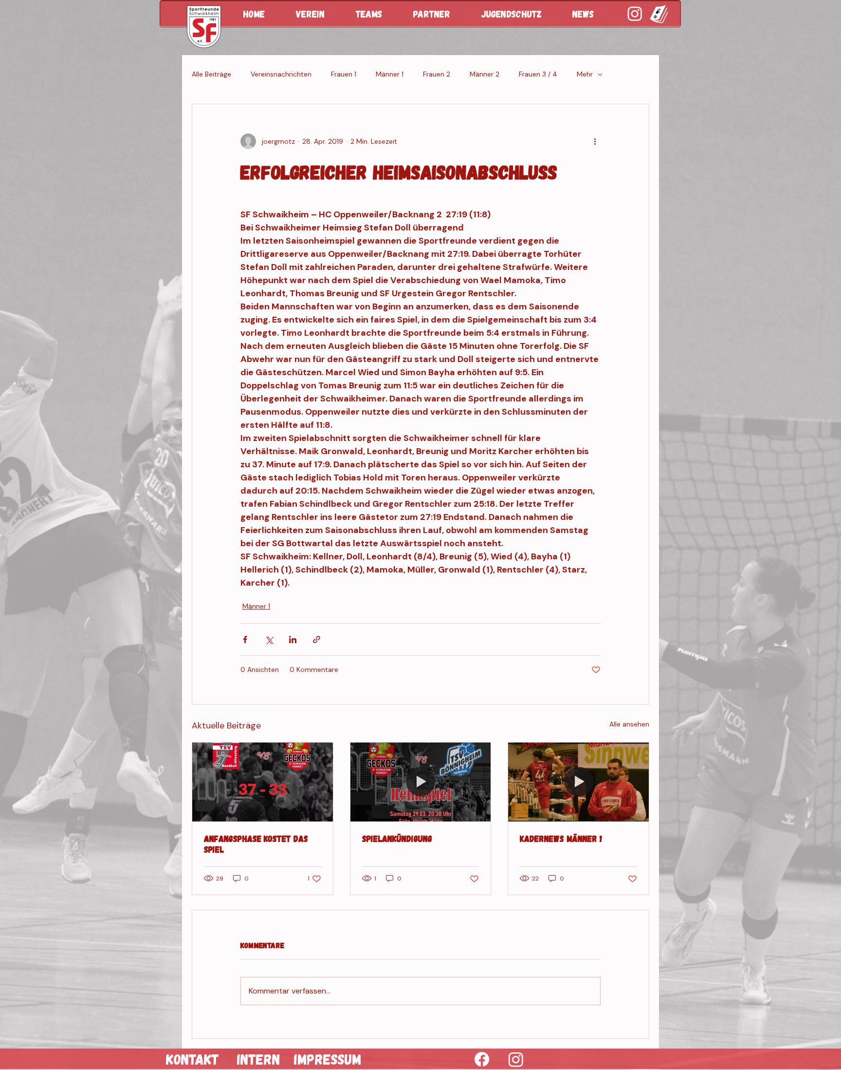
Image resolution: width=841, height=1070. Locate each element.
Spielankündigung (397, 838)
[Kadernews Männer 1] (578, 782)
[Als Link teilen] (316, 639)
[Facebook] (482, 1059)
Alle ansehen (629, 724)
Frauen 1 (343, 74)
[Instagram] (516, 1059)
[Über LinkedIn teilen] (292, 639)
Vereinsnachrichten (281, 74)
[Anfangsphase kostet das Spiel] (262, 782)
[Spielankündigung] (420, 782)
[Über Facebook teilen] (245, 639)
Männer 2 (484, 74)
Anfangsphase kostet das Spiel (256, 844)
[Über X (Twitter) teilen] (269, 639)
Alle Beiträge (211, 74)
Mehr (585, 74)
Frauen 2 (436, 74)
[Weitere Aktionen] (595, 141)
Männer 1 (389, 74)
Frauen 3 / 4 (538, 74)
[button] (318, 13)
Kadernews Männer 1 (561, 838)
